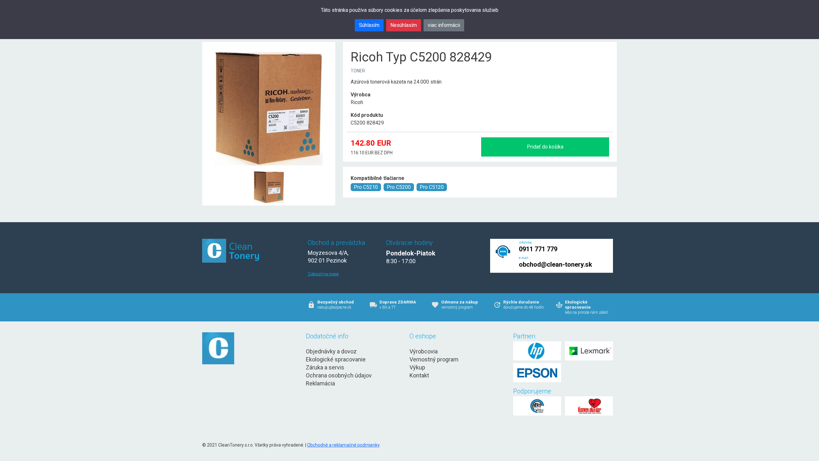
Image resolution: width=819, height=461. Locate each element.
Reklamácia (320, 383)
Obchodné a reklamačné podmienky (343, 445)
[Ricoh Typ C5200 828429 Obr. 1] (269, 171)
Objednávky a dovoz (331, 351)
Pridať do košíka (545, 147)
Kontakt (419, 375)
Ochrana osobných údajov (339, 375)
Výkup (417, 367)
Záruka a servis (325, 367)
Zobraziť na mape (323, 274)
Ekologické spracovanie (336, 359)
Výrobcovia (424, 351)
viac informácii (444, 25)
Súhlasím (369, 25)
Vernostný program (434, 359)
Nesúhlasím (403, 25)
